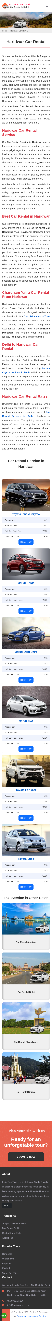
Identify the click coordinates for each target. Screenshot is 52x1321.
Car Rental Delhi (26, 992)
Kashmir (6, 1268)
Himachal (7, 1254)
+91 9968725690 (15, 1301)
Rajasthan (7, 1263)
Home (4, 31)
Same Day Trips (10, 1273)
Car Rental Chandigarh (26, 1042)
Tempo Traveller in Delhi (14, 1223)
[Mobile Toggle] (48, 5)
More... (6, 1205)
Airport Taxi (7, 1238)
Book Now (25, 542)
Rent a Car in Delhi (11, 1233)
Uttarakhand (8, 1258)
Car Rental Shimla (26, 1092)
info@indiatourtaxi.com (18, 1305)
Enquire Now (26, 1157)
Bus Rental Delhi (10, 1228)
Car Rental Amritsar (26, 942)
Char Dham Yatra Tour (37, 316)
